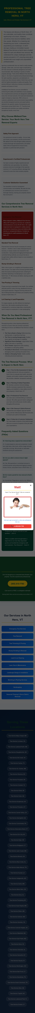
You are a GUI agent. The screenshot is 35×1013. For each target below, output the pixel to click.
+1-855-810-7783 (17, 526)
